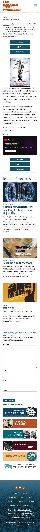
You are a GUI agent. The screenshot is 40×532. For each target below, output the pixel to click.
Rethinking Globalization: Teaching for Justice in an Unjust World (18, 210)
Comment (6, 344)
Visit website (20, 52)
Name (5, 371)
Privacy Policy (20, 525)
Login (31, 501)
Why (25, 493)
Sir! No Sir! (9, 307)
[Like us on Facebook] (16, 487)
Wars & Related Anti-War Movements (21, 34)
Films (5, 305)
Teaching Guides (8, 204)
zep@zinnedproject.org (22, 517)
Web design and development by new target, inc (20, 522)
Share (21, 42)
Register (14, 505)
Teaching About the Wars (17, 263)
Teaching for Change (25, 514)
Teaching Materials (15, 497)
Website (6, 390)
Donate (21, 501)
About (16, 493)
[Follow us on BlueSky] (20, 487)
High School (12, 36)
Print (21, 47)
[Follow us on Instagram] (23, 487)
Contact (26, 505)
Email (5, 380)
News (31, 497)
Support (9, 501)
